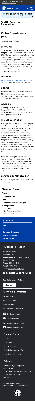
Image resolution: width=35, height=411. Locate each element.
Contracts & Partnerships (12, 232)
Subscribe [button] (8, 285)
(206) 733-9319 (9, 196)
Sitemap (6, 377)
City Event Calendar (14, 314)
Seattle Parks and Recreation (11, 23)
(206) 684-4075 (14, 263)
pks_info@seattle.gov (16, 269)
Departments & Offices (15, 323)
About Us (8, 220)
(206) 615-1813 (11, 266)
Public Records (8, 304)
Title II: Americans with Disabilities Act (17, 371)
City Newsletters (13, 319)
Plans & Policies (8, 238)
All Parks (9, 342)
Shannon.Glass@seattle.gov (15, 202)
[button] (32, 2)
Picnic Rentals (11, 346)
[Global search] (28, 8)
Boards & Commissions (15, 327)
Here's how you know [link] (9, 3)
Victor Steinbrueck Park (9, 80)
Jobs (4, 226)
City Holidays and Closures (13, 308)
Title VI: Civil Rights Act (11, 374)
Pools (8, 338)
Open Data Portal (9, 300)
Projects (6, 229)
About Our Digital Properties (13, 365)
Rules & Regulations (10, 235)
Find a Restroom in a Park (15, 350)
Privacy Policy (8, 368)
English (18, 8)
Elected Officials (9, 297)
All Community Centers (14, 354)
